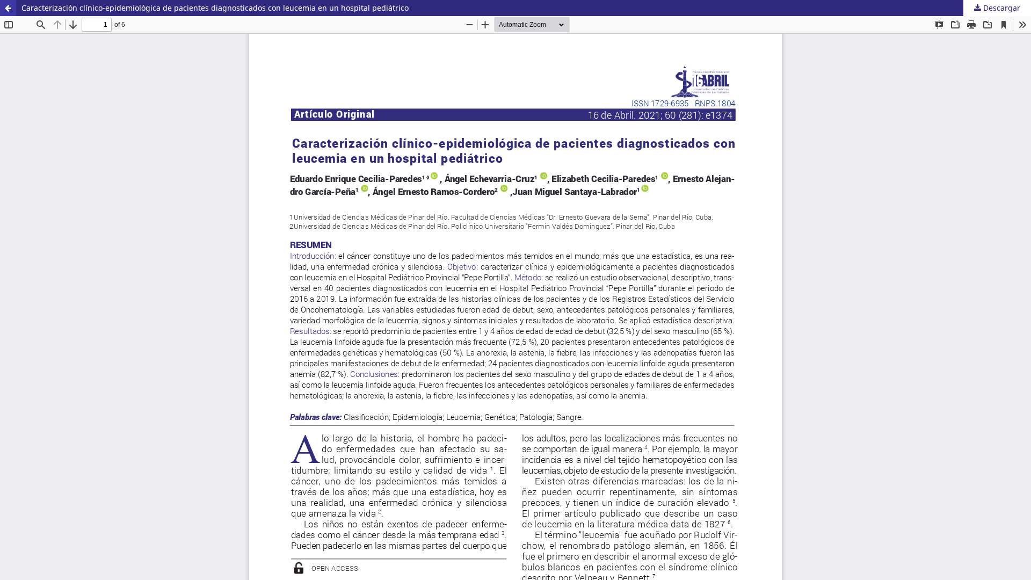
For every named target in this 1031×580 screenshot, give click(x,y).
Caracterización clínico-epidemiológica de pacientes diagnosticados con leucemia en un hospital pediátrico (215, 8)
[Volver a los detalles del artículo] (8, 8)
